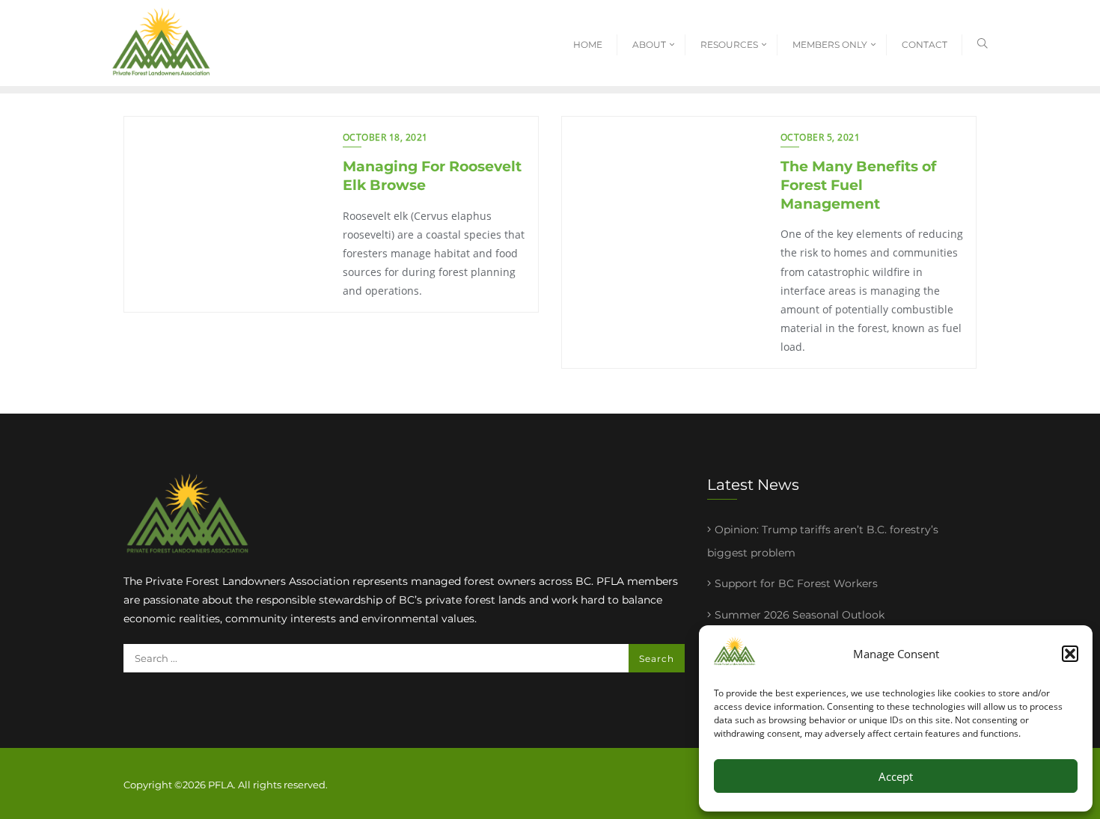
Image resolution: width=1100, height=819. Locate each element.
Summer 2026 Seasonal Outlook (799, 615)
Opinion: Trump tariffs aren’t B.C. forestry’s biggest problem (822, 541)
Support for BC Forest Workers (796, 583)
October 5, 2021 (820, 137)
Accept (896, 776)
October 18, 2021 (385, 137)
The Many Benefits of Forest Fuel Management (858, 185)
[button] (1070, 653)
